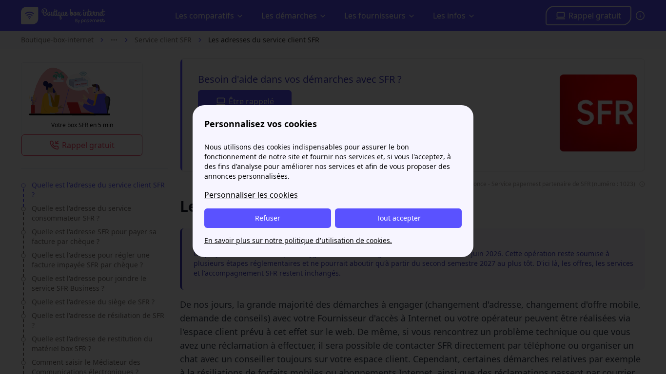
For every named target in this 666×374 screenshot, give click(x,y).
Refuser (267, 218)
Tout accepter (398, 218)
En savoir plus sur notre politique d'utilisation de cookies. (298, 240)
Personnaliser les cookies (251, 195)
